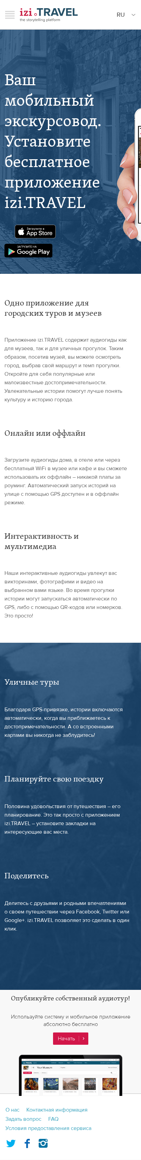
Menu (10, 14)
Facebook (27, 1142)
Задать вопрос (23, 1119)
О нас (12, 1109)
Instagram (43, 1142)
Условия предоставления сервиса (48, 1128)
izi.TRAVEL (49, 15)
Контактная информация (57, 1109)
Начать (66, 1038)
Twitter (10, 1142)
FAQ (53, 1119)
